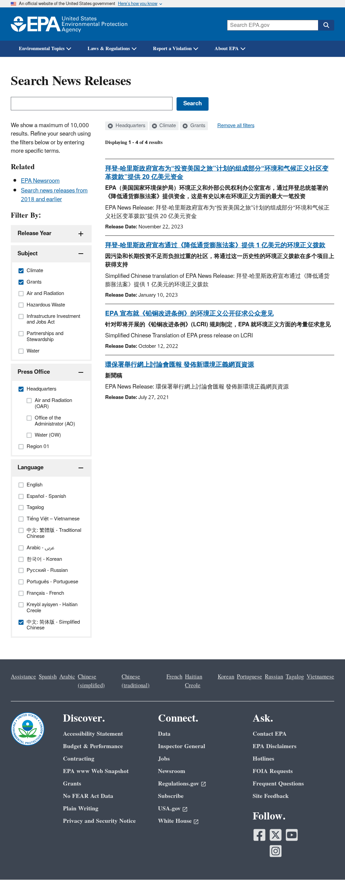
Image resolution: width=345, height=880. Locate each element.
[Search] (326, 25)
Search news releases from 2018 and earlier (54, 195)
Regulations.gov (178, 783)
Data (164, 733)
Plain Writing (80, 808)
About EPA (227, 48)
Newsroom (171, 771)
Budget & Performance (93, 746)
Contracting (78, 758)
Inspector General (181, 746)
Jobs (164, 758)
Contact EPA (270, 733)
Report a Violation (172, 48)
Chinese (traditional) (136, 681)
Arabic (67, 677)
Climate (167, 125)
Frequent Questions (278, 783)
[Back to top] (326, 861)
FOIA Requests (273, 771)
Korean (226, 677)
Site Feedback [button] (271, 796)
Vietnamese (320, 677)
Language (30, 468)
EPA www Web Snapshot (96, 771)
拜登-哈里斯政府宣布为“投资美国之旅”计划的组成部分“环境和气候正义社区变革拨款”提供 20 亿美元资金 (216, 173)
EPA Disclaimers (274, 746)
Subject (28, 254)
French (174, 677)
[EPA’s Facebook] (259, 835)
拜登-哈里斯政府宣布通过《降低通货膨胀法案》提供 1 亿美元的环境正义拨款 (215, 245)
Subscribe (171, 796)
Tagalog (295, 677)
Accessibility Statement (93, 733)
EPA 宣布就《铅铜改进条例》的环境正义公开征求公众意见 (189, 313)
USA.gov (169, 808)
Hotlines (263, 758)
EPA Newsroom (40, 181)
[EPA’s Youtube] (292, 835)
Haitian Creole (193, 681)
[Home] (69, 24)
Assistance (23, 677)
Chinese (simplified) (91, 681)
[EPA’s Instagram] (275, 851)
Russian (274, 677)
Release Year (35, 233)
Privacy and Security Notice (99, 820)
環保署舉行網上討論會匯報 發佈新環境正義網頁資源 (179, 364)
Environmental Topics (42, 48)
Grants (197, 125)
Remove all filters (235, 125)
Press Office (34, 372)
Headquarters (129, 125)
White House (175, 820)
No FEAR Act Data (88, 796)
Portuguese (249, 677)
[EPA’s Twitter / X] (275, 835)
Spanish (48, 677)
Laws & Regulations (109, 48)
